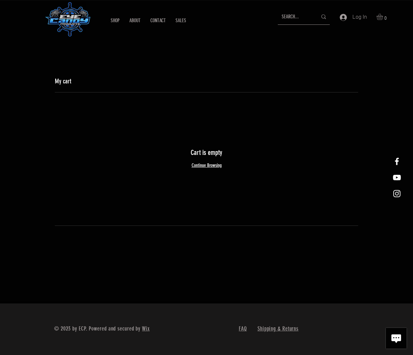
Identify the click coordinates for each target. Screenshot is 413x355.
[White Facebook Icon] (397, 161)
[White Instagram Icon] (397, 193)
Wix (146, 328)
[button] (383, 17)
